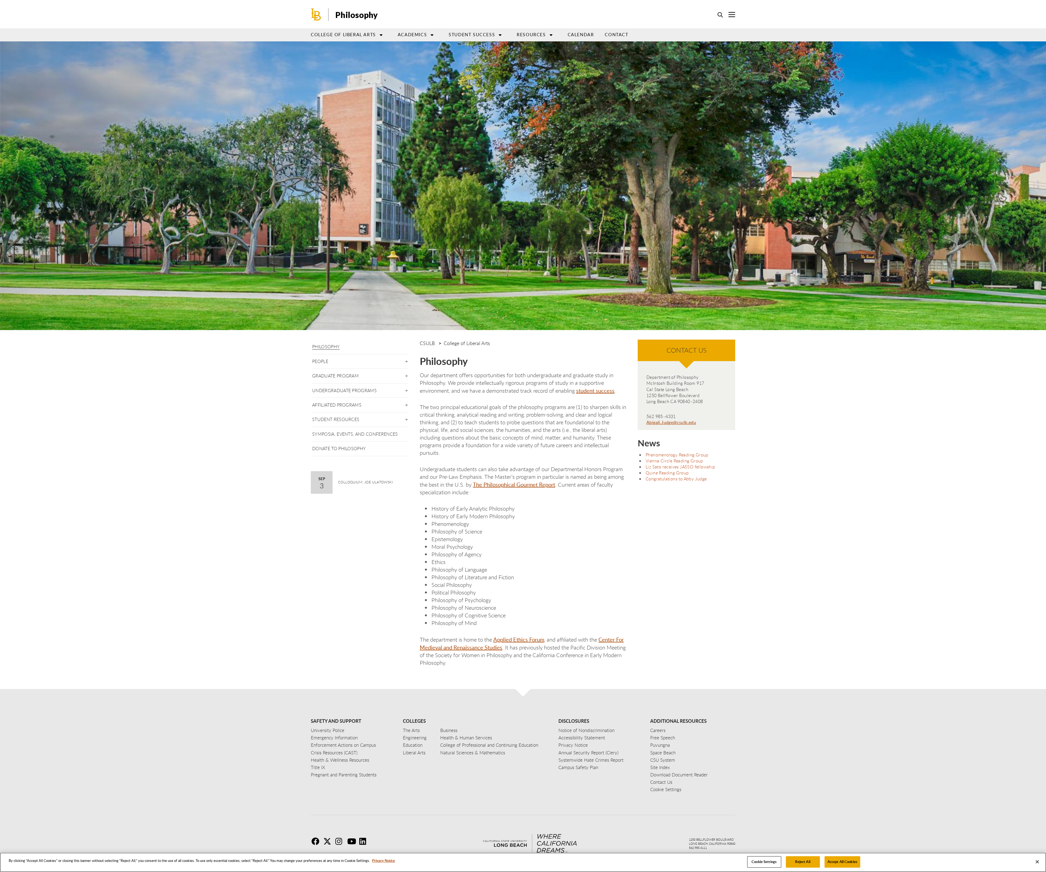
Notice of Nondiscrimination (586, 730)
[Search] (717, 14)
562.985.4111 (698, 848)
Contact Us (661, 782)
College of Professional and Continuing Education (489, 745)
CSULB (427, 343)
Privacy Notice (383, 860)
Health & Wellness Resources (340, 760)
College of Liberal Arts (467, 343)
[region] (523, 862)
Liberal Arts (414, 752)
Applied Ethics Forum (518, 639)
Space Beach (663, 752)
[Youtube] (352, 841)
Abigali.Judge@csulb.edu (671, 422)
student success (595, 390)
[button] (406, 360)
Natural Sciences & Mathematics (472, 752)
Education (412, 745)
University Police (327, 730)
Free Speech (662, 737)
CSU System (662, 760)
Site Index (660, 767)
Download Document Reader (679, 775)
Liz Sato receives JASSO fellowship (680, 467)
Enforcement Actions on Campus (343, 745)
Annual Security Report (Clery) (588, 752)
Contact (616, 35)
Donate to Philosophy (339, 449)
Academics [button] (412, 35)
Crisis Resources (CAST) (334, 752)
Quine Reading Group (667, 473)
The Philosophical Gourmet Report (514, 484)
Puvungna (660, 745)
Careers (657, 730)
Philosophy (326, 347)
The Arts (411, 730)
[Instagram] (340, 841)
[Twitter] (328, 841)
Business (448, 730)
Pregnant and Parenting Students (343, 775)
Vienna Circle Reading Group (674, 461)
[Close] (1037, 862)
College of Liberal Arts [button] (343, 35)
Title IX (318, 767)
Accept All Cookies (842, 861)
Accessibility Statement (581, 737)
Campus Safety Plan (578, 767)
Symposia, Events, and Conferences (355, 434)
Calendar (581, 35)
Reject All (802, 861)
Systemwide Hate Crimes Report (591, 760)
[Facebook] (316, 841)
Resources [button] (531, 35)
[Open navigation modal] (729, 15)
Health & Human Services (466, 737)
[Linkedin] (364, 841)
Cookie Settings (764, 861)
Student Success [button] (472, 35)
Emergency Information (334, 737)
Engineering (415, 737)
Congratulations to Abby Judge (676, 479)
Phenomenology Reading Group (677, 455)
